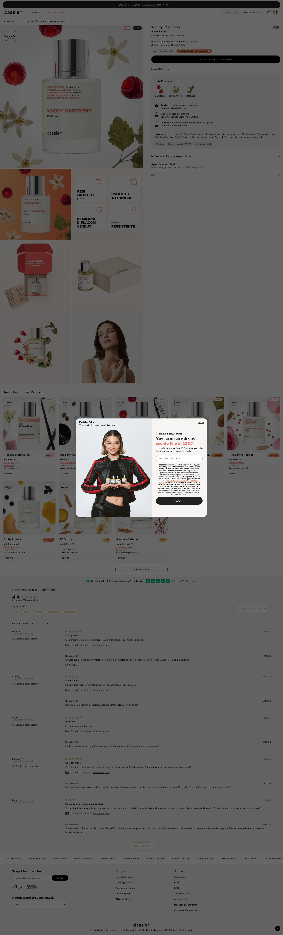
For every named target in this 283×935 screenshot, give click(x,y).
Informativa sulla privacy (177, 480)
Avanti (179, 500)
